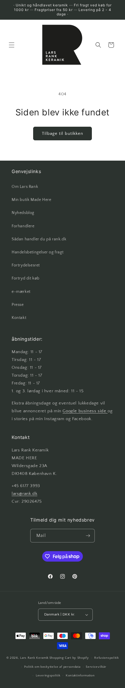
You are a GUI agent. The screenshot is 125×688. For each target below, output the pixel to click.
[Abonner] (88, 535)
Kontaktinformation (80, 675)
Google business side (85, 411)
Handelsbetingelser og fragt (37, 252)
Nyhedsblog (23, 212)
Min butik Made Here (31, 199)
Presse (18, 304)
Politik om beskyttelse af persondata (52, 667)
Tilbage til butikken (62, 133)
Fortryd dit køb (26, 278)
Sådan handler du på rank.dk (39, 239)
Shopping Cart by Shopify (69, 658)
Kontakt (19, 317)
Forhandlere (23, 226)
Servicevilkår (96, 667)
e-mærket (21, 291)
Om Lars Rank (25, 186)
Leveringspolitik (48, 675)
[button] (11, 45)
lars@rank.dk (24, 493)
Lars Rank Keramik (34, 658)
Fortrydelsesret (26, 265)
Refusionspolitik (106, 658)
